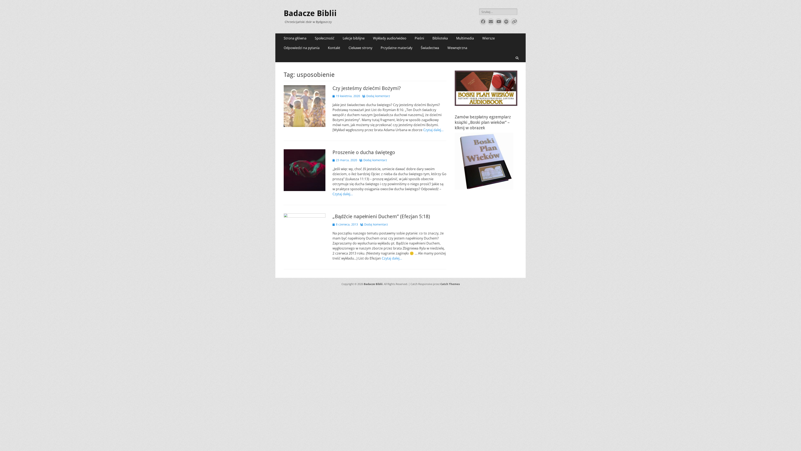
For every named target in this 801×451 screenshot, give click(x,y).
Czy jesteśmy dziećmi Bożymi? (366, 88)
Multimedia (465, 38)
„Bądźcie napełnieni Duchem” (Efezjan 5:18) (381, 216)
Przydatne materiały (396, 48)
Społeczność (324, 38)
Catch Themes (450, 284)
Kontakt (334, 48)
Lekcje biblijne (354, 38)
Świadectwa (430, 48)
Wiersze (488, 38)
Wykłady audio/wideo (389, 38)
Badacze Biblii (310, 13)
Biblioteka (440, 38)
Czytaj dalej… (433, 130)
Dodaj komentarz (378, 96)
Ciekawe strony (360, 48)
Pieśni (419, 38)
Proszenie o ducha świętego (363, 152)
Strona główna (295, 38)
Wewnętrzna (457, 48)
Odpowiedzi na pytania (302, 48)
